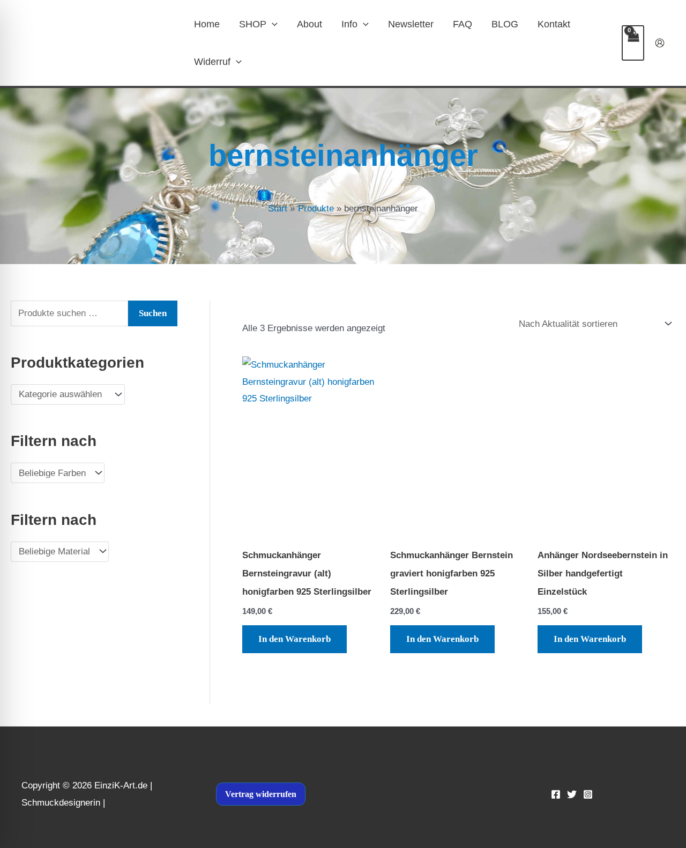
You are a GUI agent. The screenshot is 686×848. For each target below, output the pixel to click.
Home (207, 24)
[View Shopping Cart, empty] (633, 43)
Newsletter (411, 24)
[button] (272, 24)
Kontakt (554, 24)
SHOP (252, 24)
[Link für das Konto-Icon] (660, 43)
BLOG (504, 24)
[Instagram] (588, 794)
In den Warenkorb (294, 639)
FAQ (462, 24)
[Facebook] (556, 794)
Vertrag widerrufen (260, 794)
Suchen (153, 313)
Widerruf (212, 61)
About (309, 24)
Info (349, 24)
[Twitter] (572, 794)
